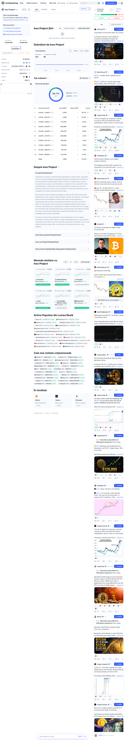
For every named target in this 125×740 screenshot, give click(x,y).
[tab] (60, 28)
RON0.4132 (44, 369)
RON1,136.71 (72, 375)
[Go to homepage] (10, 3)
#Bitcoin (96, 75)
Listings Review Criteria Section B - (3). (15, 20)
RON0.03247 (47, 375)
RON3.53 (69, 372)
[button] (53, 3)
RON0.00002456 (72, 380)
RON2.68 (46, 383)
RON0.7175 (46, 380)
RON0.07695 (70, 360)
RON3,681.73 (73, 366)
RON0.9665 (46, 372)
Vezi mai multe (118, 10)
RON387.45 (47, 366)
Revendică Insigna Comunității (13, 34)
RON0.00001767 (73, 377)
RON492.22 (72, 363)
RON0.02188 (71, 383)
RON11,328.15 (47, 363)
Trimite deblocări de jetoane (13, 31)
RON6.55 (44, 360)
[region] (38, 3)
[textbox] (107, 735)
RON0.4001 (47, 377)
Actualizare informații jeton (12, 28)
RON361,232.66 (71, 357)
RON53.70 (66, 369)
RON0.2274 (46, 357)
